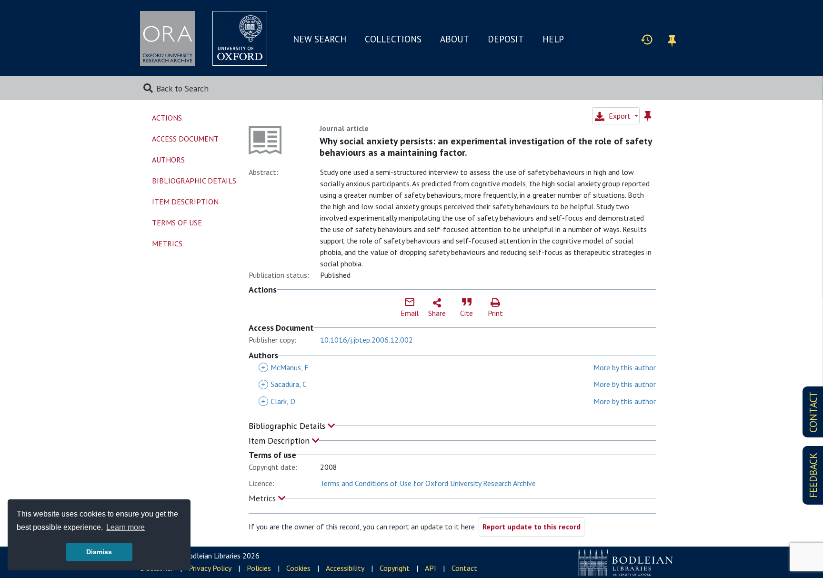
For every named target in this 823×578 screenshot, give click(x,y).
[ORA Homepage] (167, 38)
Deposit (506, 39)
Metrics (263, 498)
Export (619, 116)
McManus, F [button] (285, 367)
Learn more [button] (125, 527)
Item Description (280, 440)
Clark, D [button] (278, 401)
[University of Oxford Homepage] (239, 38)
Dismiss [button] (99, 552)
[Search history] (646, 39)
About (454, 39)
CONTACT (813, 412)
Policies (259, 568)
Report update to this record (531, 526)
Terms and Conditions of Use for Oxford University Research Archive (428, 483)
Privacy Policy (210, 568)
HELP (553, 39)
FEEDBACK (813, 475)
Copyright (395, 568)
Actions (167, 117)
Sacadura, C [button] (284, 384)
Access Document (185, 138)
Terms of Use (177, 222)
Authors (168, 159)
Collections (393, 39)
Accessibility (345, 568)
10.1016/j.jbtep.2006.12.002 (366, 340)
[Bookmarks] (672, 39)
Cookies (298, 568)
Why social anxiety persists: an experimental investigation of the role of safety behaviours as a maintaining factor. (486, 146)
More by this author (624, 367)
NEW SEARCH (319, 39)
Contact (464, 568)
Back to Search (182, 88)
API (430, 568)
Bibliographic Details (288, 425)
